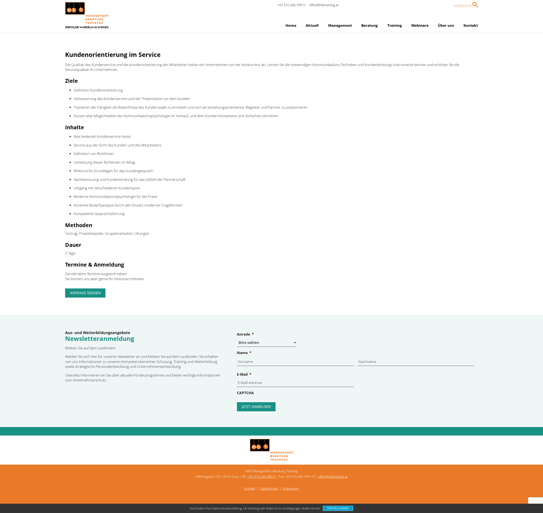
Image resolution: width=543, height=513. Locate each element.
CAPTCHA (245, 393)
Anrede (245, 334)
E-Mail (244, 374)
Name (244, 352)
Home (290, 25)
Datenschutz (269, 488)
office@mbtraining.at (324, 5)
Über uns (446, 25)
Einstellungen (338, 508)
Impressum (291, 488)
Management (340, 25)
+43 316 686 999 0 (291, 5)
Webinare (419, 25)
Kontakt (470, 25)
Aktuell (312, 25)
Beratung (369, 25)
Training (394, 25)
